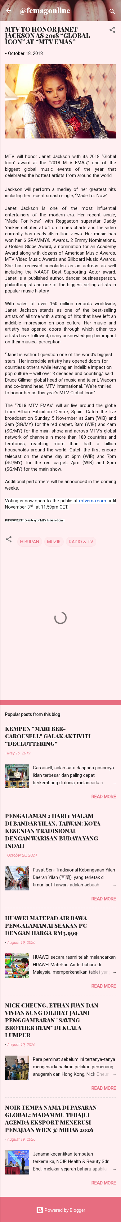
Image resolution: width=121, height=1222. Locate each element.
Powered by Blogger (64, 1210)
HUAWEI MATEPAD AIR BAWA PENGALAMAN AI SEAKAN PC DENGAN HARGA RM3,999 (46, 925)
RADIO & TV (81, 542)
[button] (112, 31)
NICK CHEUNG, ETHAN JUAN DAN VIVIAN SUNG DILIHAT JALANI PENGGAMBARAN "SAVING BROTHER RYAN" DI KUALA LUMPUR (51, 1020)
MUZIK (54, 542)
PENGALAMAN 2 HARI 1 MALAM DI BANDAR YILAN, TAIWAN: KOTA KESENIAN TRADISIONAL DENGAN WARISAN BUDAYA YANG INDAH (52, 830)
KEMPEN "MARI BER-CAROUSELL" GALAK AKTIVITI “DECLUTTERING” (48, 736)
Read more (104, 796)
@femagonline (45, 10)
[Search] (112, 12)
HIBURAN (29, 542)
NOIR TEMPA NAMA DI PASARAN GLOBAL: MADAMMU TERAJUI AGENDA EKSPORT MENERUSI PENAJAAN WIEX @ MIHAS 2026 (51, 1119)
